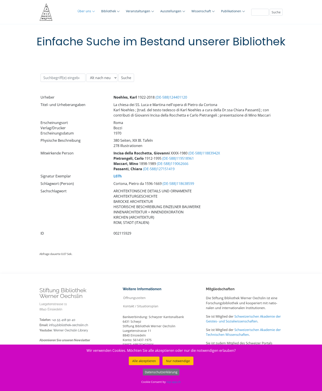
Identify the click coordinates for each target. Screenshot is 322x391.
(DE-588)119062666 (172, 163)
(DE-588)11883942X (204, 153)
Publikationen (231, 11)
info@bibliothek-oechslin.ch (68, 325)
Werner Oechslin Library (70, 330)
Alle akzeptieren (144, 361)
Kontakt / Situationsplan (140, 306)
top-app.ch (173, 382)
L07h (117, 176)
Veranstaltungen (138, 11)
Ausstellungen (171, 11)
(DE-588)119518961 (178, 158)
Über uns (85, 11)
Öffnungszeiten (134, 297)
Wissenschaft (201, 11)
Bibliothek (109, 11)
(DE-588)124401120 (171, 97)
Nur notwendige (178, 361)
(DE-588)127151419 (159, 168)
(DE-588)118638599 (178, 183)
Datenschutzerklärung (161, 372)
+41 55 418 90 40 (63, 320)
